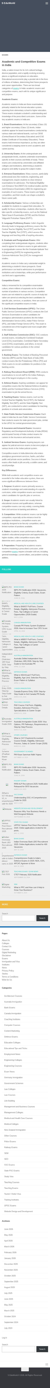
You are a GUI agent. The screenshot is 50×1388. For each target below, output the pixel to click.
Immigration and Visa (11, 961)
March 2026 (9, 1246)
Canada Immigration (22, 622)
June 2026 (8, 1229)
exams (16, 88)
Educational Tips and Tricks (15, 1048)
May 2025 (8, 1305)
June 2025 (8, 1299)
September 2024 (11, 1322)
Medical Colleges (11, 1124)
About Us (6, 940)
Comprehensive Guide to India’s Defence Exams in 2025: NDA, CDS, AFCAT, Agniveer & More (29, 860)
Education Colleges (12, 1042)
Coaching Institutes (12, 1019)
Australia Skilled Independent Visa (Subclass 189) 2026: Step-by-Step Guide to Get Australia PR (28, 661)
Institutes (5, 964)
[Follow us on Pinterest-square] (46, 569)
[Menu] (47, 3)
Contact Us (6, 946)
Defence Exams (20, 672)
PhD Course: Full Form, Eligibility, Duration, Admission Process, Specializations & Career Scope (28, 708)
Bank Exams (19, 587)
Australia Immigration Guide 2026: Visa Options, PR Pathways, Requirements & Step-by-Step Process (31, 724)
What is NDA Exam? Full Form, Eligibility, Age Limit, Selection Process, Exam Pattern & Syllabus (30, 677)
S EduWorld (8, 3)
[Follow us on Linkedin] (30, 569)
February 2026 (10, 1252)
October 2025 (10, 1276)
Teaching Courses (22, 702)
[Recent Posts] (13, 580)
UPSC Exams (10, 1205)
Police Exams (10, 1141)
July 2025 (8, 1293)
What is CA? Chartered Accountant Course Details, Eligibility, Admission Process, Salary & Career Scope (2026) (30, 741)
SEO (6, 1159)
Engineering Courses (13, 1066)
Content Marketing (12, 1031)
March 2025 (9, 1311)
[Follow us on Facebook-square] (26, 569)
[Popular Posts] (36, 580)
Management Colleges (13, 1112)
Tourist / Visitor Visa (12, 1194)
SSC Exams (18, 795)
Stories (5, 974)
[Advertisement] (25, 26)
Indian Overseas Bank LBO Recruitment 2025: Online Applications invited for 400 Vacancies (31, 844)
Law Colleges (10, 1089)
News (4, 968)
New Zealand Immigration (15, 1130)
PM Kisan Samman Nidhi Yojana (27, 754)
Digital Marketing (9, 952)
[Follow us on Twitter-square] (34, 569)
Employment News (12, 1054)
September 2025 (11, 1281)
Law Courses (9, 1095)
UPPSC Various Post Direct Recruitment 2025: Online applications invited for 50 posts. (31, 828)
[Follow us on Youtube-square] (38, 569)
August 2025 (9, 1287)
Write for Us (7, 980)
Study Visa (8, 1176)
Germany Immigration (13, 1077)
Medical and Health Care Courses (29, 603)
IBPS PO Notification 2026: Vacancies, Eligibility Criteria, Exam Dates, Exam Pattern (30, 592)
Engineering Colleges (13, 1060)
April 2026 (8, 1241)
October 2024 (10, 1316)
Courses (5, 949)
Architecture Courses (13, 996)
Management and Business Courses (19, 1106)
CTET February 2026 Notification (27, 874)
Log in (4, 1338)
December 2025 (11, 1264)
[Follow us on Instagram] (42, 569)
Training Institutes (11, 1200)
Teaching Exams (21, 871)
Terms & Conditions (10, 977)
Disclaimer (6, 955)
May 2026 (8, 1235)
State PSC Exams (21, 822)
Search (5, 913)
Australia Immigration (23, 655)
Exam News (33, 871)
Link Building (9, 1101)
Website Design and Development (28, 808)
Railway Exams (20, 781)
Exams (5, 958)
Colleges (5, 943)
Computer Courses (12, 1025)
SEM (15, 884)
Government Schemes (23, 751)
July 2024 (8, 1328)
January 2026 (10, 1258)
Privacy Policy (8, 971)
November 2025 (11, 1270)
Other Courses (20, 735)
